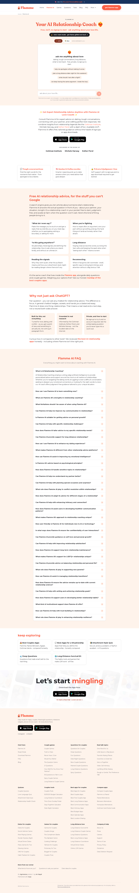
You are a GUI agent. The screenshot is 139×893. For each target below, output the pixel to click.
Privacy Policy (101, 845)
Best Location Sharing (78, 818)
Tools (75, 7)
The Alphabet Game (50, 838)
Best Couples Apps (77, 794)
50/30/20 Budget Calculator (53, 794)
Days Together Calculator (52, 805)
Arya (29, 877)
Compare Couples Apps (105, 791)
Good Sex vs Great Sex (104, 759)
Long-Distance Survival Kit (79, 828)
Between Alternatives (104, 801)
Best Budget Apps (77, 811)
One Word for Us (102, 748)
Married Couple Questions (79, 766)
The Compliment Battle (52, 834)
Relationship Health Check (26, 801)
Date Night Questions (78, 759)
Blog (80, 7)
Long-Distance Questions (79, 769)
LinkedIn (29, 734)
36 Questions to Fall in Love (53, 775)
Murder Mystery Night (25, 838)
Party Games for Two (25, 845)
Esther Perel (64, 127)
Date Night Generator (51, 808)
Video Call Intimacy (103, 766)
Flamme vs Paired (103, 794)
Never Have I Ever (50, 755)
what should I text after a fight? (69, 77)
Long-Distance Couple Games (54, 781)
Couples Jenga (49, 831)
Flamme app (70, 275)
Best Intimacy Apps (77, 808)
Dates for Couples (24, 828)
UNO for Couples (23, 852)
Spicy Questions (76, 772)
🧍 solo (58, 41)
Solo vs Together (102, 762)
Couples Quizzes (23, 791)
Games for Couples (50, 828)
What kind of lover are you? (27, 868)
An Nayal (39, 874)
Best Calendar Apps (77, 815)
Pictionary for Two (50, 848)
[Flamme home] (26, 7)
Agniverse (23, 874)
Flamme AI (50, 7)
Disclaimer (100, 848)
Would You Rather (50, 759)
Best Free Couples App (78, 798)
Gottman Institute (93, 124)
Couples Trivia (48, 855)
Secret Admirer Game (25, 831)
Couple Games (49, 748)
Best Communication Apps (80, 805)
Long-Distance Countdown (53, 798)
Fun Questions (75, 755)
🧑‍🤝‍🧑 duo (67, 41)
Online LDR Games (77, 848)
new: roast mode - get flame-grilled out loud (69, 35)
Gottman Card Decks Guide (106, 808)
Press (99, 831)
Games (59, 7)
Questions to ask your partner (49, 868)
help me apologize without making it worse (69, 69)
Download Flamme (24, 755)
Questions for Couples (78, 748)
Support (99, 838)
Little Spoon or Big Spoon (105, 752)
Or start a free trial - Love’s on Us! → (70, 700)
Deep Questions (76, 752)
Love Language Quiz (25, 794)
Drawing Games (23, 848)
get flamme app (111, 7)
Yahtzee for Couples (50, 845)
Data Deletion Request (104, 852)
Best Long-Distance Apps (79, 801)
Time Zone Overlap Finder (52, 801)
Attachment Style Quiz (25, 798)
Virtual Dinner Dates (24, 841)
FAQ (86, 7)
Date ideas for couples (69, 868)
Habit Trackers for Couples (26, 855)
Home (42, 7)
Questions (67, 7)
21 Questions (48, 766)
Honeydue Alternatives (104, 805)
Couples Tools (48, 791)
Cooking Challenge (50, 841)
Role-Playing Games (24, 834)
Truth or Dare (48, 752)
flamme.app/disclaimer (64, 887)
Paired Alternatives (103, 798)
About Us (100, 828)
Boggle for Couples (50, 852)
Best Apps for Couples (78, 791)
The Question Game (51, 762)
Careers (99, 834)
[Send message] (99, 94)
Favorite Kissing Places (104, 755)
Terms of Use (101, 841)
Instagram (21, 734)
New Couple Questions (78, 762)
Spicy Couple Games (51, 778)
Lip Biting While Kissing (105, 769)
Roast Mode (22, 752)
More (92, 7)
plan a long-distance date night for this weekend (69, 73)
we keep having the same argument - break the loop (69, 82)
